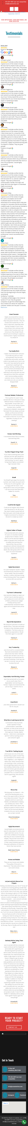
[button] (14, 16)
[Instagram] (16, 9)
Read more (4, 307)
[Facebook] (12, 9)
